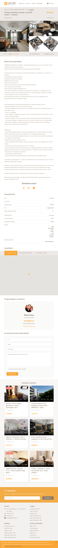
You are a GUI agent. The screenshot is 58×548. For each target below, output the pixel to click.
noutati (33, 3)
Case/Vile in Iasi (34, 511)
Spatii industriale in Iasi (35, 520)
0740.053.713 (10, 515)
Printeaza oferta (36, 54)
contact (31, 10)
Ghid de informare (34, 530)
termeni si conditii (21, 369)
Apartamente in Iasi (35, 509)
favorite (52, 3)
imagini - (12, 54)
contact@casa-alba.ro (12, 518)
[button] (29, 274)
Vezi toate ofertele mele (29, 326)
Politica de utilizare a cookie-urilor (13, 546)
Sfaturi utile (33, 533)
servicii (27, 3)
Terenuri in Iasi (33, 513)
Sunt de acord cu (17, 369)
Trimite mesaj (12, 374)
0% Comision (33, 535)
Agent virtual (33, 526)
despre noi (21, 3)
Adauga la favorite (49, 54)
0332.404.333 (10, 513)
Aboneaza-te (48, 498)
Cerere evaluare (34, 528)
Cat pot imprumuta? (35, 537)
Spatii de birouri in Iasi (35, 515)
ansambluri (39, 3)
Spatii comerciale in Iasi (36, 518)
